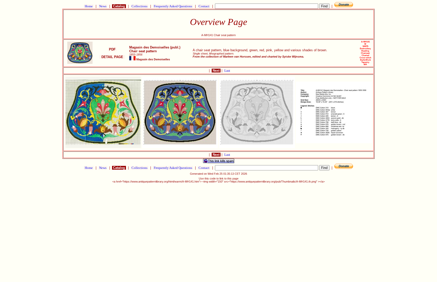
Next (216, 70)
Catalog (119, 6)
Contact (204, 6)
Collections (139, 6)
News (102, 6)
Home (89, 6)
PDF (112, 49)
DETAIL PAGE (112, 57)
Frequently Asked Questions (173, 6)
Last (227, 70)
